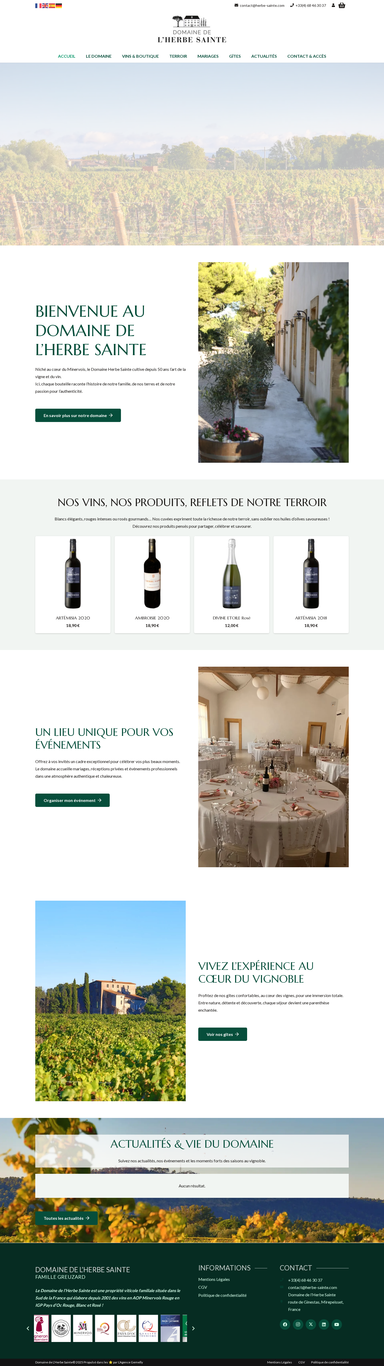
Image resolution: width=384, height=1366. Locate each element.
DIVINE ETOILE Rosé (232, 617)
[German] (59, 5)
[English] (45, 5)
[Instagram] (298, 1324)
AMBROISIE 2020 (152, 617)
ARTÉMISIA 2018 (311, 617)
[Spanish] (52, 5)
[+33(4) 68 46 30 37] (284, 1280)
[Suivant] (193, 1328)
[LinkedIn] (324, 1324)
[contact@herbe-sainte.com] (284, 1287)
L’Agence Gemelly (130, 1362)
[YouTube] (336, 1324)
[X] (311, 1324)
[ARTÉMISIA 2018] (311, 573)
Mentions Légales (214, 1279)
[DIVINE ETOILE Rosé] (231, 573)
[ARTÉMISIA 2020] (72, 573)
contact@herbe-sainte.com (312, 1287)
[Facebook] (285, 1324)
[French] (38, 5)
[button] (114, 56)
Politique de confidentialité (222, 1295)
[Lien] (333, 5)
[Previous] (28, 1328)
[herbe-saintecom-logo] (192, 30)
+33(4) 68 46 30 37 (305, 1279)
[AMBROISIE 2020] (152, 573)
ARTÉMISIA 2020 (73, 617)
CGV (202, 1287)
